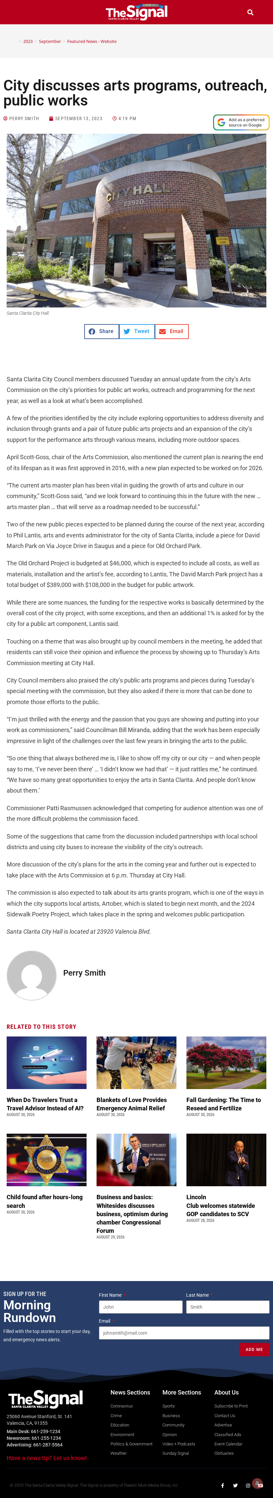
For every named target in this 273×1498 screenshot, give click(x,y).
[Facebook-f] (222, 1485)
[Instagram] (248, 1485)
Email (105, 1321)
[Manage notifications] (257, 1483)
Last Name (198, 1295)
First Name (111, 1295)
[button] (22, 13)
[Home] (15, 41)
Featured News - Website (92, 41)
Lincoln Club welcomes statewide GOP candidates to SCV (220, 1205)
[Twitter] (235, 1485)
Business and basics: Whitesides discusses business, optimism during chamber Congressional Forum (132, 1214)
